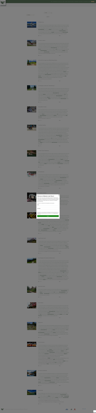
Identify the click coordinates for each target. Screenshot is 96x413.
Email (38, 204)
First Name (38, 208)
